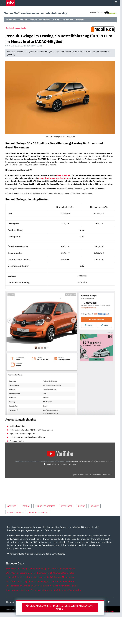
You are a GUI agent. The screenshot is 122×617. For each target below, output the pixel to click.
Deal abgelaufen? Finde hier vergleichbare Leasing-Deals (61, 607)
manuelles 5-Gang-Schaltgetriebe (53, 178)
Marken (23, 19)
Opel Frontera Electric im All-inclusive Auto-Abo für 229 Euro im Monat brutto (43, 590)
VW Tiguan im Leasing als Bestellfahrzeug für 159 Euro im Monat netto (40, 572)
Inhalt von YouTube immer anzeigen (61, 464)
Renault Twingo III (38, 512)
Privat (81, 506)
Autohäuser (67, 19)
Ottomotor (66, 506)
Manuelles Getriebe (45, 506)
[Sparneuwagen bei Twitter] (108, 601)
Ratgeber (80, 19)
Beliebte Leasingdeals (40, 19)
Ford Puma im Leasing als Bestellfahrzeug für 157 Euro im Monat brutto (40, 568)
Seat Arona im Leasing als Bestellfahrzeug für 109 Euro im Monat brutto (40, 581)
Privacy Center (109, 612)
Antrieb (56, 19)
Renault (95, 506)
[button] (10, 3)
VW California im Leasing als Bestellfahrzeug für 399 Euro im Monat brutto (42, 585)
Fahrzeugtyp (11, 19)
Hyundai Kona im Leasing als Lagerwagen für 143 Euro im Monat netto (40, 577)
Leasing (26, 506)
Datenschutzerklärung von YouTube (90, 461)
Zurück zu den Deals (17, 28)
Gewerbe (11, 506)
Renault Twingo (63, 175)
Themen (10, 601)
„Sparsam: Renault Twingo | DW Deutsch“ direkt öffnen (92, 475)
